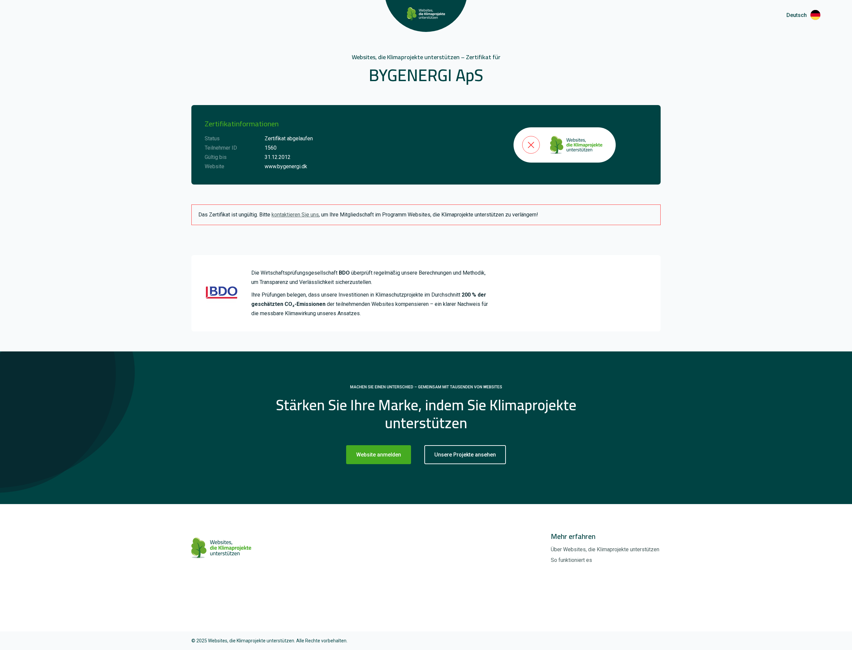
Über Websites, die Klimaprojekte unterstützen (605, 549)
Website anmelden (378, 455)
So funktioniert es (571, 560)
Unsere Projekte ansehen (465, 455)
